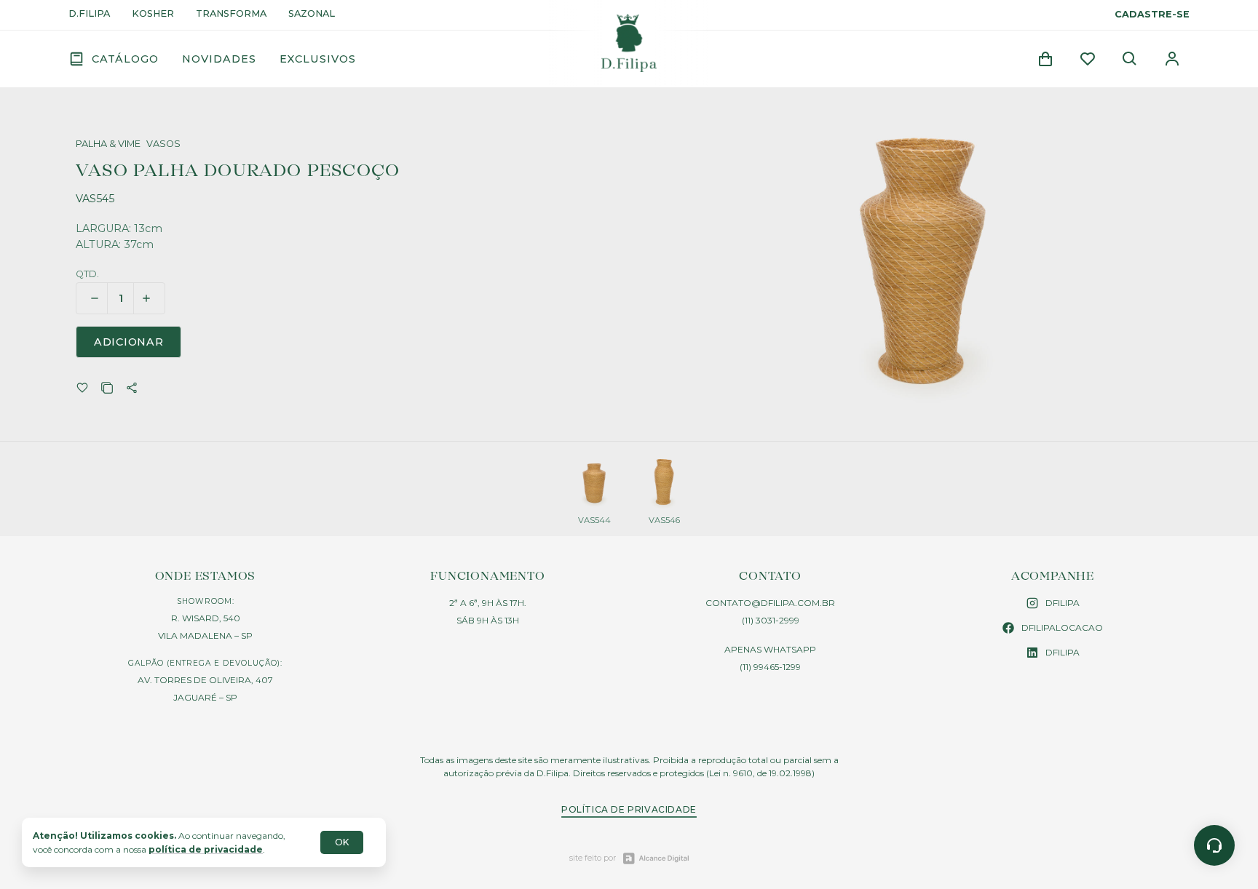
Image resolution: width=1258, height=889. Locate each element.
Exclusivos (318, 58)
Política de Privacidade (629, 809)
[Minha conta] (1172, 58)
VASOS (163, 144)
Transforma (231, 14)
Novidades (219, 58)
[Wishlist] (1087, 58)
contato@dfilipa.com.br (770, 602)
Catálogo (125, 58)
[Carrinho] (1045, 58)
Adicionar (128, 341)
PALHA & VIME (108, 144)
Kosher (153, 14)
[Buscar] (1129, 58)
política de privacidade (206, 849)
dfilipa (1062, 602)
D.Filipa (89, 14)
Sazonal (311, 14)
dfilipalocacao (1062, 627)
